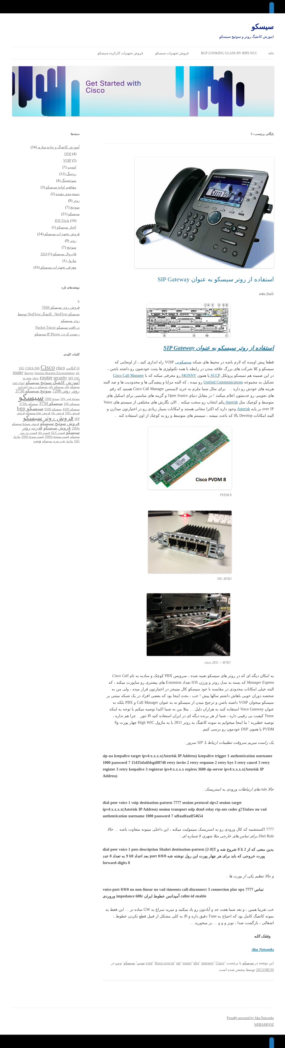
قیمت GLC (58, 432)
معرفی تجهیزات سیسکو (58, 267)
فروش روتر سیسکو (48, 417)
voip (149, 963)
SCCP (215, 375)
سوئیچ (75, 207)
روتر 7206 (61, 390)
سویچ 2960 (52, 398)
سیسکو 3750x (28, 403)
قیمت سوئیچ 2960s (57, 436)
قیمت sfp (44, 432)
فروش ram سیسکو (38, 413)
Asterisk (243, 409)
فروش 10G (72, 413)
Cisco (220, 963)
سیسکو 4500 (71, 409)
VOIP (67, 160)
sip (178, 963)
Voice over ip (164, 963)
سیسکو (263, 27)
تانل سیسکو (61, 386)
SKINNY (188, 375)
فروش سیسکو (57, 427)
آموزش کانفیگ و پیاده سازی (59, 147)
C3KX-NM (32, 368)
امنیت (71, 167)
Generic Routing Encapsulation (55, 373)
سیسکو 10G (72, 403)
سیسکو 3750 (51, 403)
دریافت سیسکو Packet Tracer (57, 327)
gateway (207, 963)
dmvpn (28, 373)
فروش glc (57, 413)
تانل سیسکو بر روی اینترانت (35, 386)
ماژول (71, 261)
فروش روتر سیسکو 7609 (61, 307)
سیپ (141, 963)
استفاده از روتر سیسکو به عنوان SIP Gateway (216, 279)
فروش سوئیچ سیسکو (60, 423)
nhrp (36, 378)
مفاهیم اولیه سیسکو (61, 187)
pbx (196, 963)
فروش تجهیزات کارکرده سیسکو (120, 53)
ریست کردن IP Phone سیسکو (57, 334)
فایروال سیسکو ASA (58, 254)
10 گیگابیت (73, 368)
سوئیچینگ (68, 180)
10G (21, 368)
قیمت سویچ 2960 (32, 436)
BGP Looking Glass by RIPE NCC (229, 53)
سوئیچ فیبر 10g (70, 398)
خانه (271, 53)
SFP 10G (74, 378)
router (187, 963)
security (60, 377)
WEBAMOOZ (264, 1025)
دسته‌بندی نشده (68, 194)
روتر (76, 200)
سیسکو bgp (30, 408)
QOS (67, 154)
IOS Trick (62, 220)
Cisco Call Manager (128, 375)
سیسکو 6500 (53, 409)
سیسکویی (183, 362)
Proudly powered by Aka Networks (250, 1018)
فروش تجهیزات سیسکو (172, 53)
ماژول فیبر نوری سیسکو (57, 441)
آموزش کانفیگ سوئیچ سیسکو (53, 382)
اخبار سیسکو (66, 227)
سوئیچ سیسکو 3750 (33, 390)
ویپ (118, 963)
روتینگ (71, 174)
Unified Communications (223, 382)
